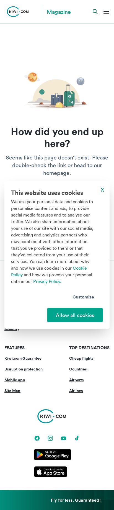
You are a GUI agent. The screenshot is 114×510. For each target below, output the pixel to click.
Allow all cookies (75, 315)
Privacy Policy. (47, 281)
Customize (83, 297)
